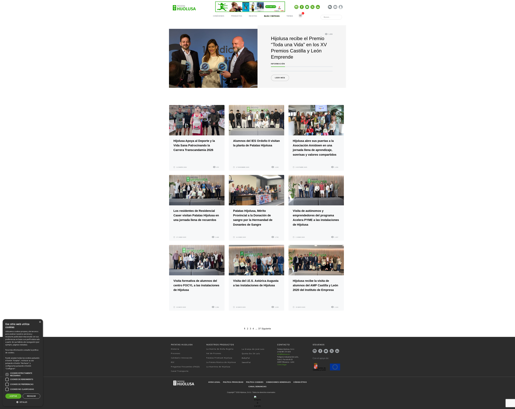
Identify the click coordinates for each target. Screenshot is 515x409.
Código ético (300, 382)
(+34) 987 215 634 (284, 352)
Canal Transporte (180, 371)
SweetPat (246, 362)
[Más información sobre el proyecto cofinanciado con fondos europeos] (326, 366)
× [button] (40, 322)
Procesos (175, 353)
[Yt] (307, 7)
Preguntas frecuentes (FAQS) (185, 367)
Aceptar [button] (13, 396)
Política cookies (254, 382)
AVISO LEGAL (214, 382)
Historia (175, 349)
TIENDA (289, 16)
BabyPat (246, 358)
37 (259, 328)
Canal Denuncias (257, 387)
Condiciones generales (278, 382)
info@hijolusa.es (283, 354)
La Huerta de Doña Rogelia (219, 349)
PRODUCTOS (236, 16)
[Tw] (312, 7)
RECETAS (253, 16)
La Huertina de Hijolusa (218, 367)
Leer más (280, 78)
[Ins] (296, 7)
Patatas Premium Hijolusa (219, 358)
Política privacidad (233, 382)
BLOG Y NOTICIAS (272, 16)
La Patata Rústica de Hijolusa (221, 362)
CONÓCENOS (218, 16)
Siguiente (266, 328)
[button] (22, 402)
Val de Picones (213, 353)
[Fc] (302, 7)
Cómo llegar (282, 364)
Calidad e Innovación (181, 358)
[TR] (330, 7)
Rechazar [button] (31, 396)
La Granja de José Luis (253, 349)
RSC (173, 362)
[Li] (318, 7)
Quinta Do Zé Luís (251, 353)
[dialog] (23, 362)
